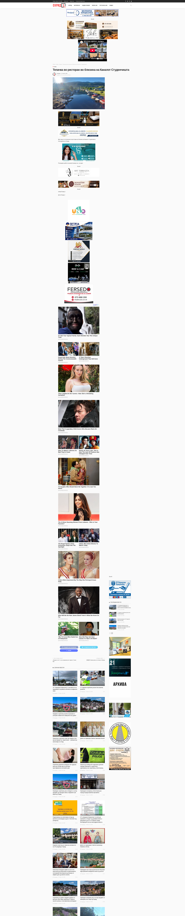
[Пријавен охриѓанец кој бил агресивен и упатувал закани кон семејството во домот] (65, 704)
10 (76, 744)
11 (104, 740)
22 (104, 901)
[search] (131, 5)
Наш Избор (96, 735)
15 (76, 770)
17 (104, 873)
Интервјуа (77, 5)
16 (104, 713)
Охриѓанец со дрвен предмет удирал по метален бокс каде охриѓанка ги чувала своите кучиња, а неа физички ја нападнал (64, 899)
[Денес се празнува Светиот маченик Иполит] (92, 729)
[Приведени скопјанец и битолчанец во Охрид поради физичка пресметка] (92, 781)
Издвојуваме (86, 5)
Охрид (70, 5)
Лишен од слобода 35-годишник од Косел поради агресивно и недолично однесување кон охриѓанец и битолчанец (91, 766)
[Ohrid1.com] (59, 5)
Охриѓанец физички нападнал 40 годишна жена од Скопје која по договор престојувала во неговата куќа (64, 766)
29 (104, 824)
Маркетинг (72, 1)
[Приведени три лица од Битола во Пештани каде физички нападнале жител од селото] (92, 860)
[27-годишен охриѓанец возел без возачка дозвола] (92, 678)
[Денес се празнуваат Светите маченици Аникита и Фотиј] (92, 835)
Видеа (111, 5)
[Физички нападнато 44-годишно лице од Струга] (112, 621)
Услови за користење (80, 1)
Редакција (58, 73)
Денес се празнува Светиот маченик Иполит (92, 738)
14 (104, 849)
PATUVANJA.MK (103, 5)
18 (76, 822)
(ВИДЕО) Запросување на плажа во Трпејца (96, 660)
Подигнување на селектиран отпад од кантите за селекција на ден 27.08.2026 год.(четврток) (65, 818)
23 (76, 849)
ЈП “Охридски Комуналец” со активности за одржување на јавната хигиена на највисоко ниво (65, 689)
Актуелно (56, 684)
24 (76, 796)
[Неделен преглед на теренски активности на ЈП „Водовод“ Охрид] (65, 835)
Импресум (66, 1)
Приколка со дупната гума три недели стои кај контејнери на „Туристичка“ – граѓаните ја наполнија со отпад (65, 740)
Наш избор (89, 735)
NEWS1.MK (94, 5)
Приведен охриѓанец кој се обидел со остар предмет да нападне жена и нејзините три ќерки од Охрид (65, 792)
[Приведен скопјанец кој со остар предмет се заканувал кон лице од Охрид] (92, 888)
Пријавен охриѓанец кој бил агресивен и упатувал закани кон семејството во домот (123, 627)
